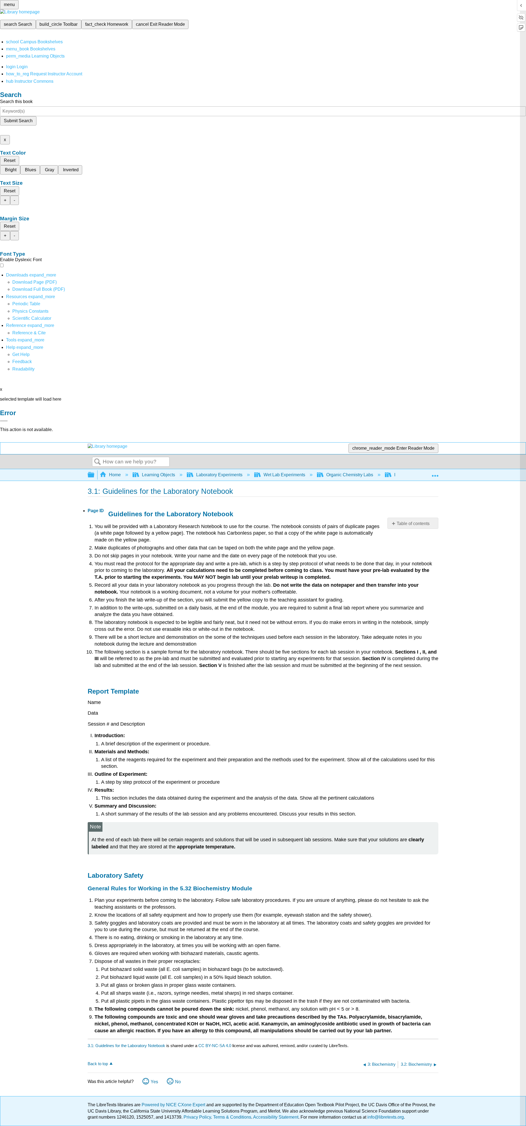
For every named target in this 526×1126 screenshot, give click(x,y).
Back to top (98, 1063)
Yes (154, 1081)
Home (115, 474)
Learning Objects (158, 474)
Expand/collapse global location (435, 473)
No (178, 1081)
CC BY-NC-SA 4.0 (214, 1045)
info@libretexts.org (385, 1117)
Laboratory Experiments (219, 474)
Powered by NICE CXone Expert (174, 1104)
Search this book (16, 101)
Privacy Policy (197, 1117)
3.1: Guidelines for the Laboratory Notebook (126, 1045)
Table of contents (413, 523)
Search (97, 462)
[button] (22, 361)
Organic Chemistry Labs (349, 474)
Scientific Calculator (31, 318)
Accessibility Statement (275, 1117)
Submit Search (18, 120)
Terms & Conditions (232, 1117)
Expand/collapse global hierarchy (94, 475)
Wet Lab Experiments (284, 474)
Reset (9, 160)
